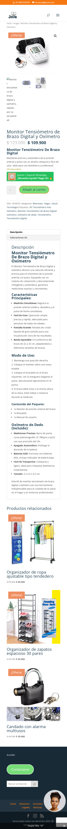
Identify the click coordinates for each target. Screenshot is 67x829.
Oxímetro (11, 214)
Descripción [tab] (16, 232)
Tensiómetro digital (17, 218)
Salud (54, 203)
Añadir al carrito (34, 189)
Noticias (37, 807)
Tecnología (12, 207)
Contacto (38, 803)
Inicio (9, 23)
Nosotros (24, 803)
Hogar (16, 23)
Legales (26, 807)
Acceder (11, 754)
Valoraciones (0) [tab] (18, 237)
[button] (55, 36)
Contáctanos (20, 769)
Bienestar (38, 203)
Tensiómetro (44, 214)
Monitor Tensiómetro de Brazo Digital (37, 210)
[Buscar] (34, 784)
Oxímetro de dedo (27, 214)
